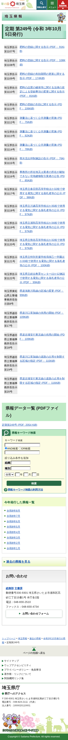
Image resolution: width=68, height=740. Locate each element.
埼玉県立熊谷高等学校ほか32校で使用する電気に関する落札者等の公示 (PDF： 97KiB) (42, 244)
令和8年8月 (13, 510)
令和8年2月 (13, 542)
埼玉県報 (22, 638)
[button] (41, 5)
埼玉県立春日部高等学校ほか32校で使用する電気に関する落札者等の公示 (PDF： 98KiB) (42, 193)
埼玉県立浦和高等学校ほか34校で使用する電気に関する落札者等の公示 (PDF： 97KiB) (42, 227)
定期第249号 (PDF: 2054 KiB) (19, 424)
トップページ (8, 638)
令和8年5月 (13, 526)
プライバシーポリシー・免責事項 (22, 669)
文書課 (18, 588)
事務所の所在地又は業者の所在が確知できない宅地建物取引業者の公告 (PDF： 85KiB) (42, 176)
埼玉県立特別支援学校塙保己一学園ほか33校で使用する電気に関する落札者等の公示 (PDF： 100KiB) (42, 261)
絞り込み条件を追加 (17, 457)
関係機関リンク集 (14, 678)
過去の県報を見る (18, 561)
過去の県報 (35, 638)
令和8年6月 (13, 521)
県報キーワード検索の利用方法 (25, 489)
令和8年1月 (13, 548)
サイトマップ (11, 660)
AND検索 (12, 448)
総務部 (10, 588)
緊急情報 (63, 6)
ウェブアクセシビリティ (17, 665)
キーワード (13, 440)
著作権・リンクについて (17, 674)
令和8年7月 (13, 515)
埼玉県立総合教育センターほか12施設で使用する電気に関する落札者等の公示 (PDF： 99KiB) (42, 278)
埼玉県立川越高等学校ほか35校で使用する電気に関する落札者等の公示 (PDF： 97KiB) (42, 210)
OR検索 (25, 448)
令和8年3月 (13, 537)
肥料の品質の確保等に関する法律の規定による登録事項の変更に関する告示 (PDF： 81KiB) (42, 91)
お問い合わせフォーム (35, 613)
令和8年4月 (13, 532)
